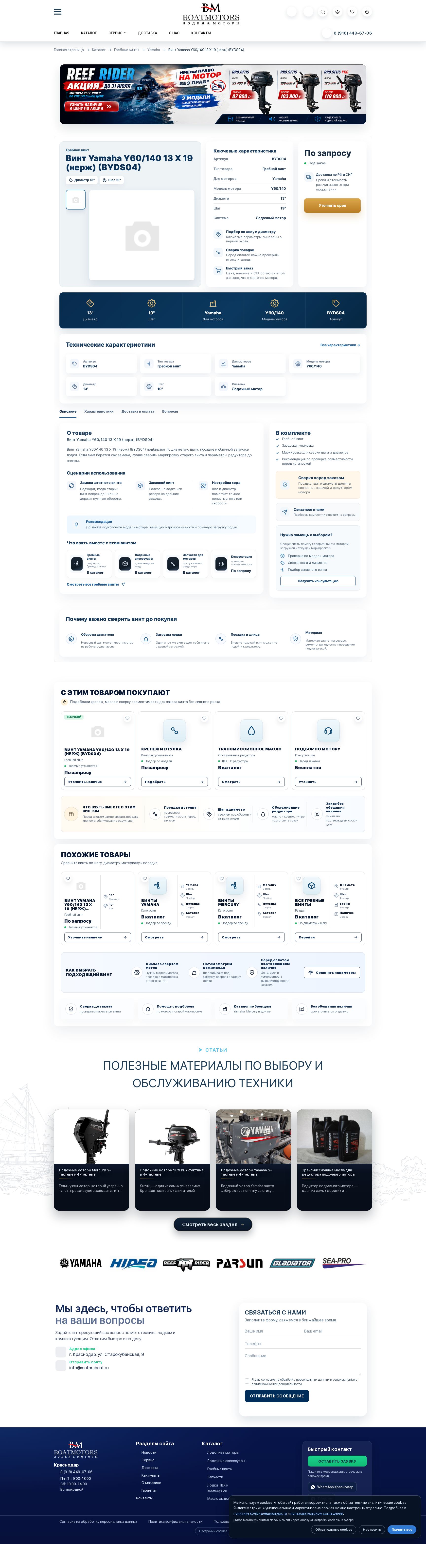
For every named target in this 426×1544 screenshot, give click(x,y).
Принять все (402, 1529)
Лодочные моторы (223, 1452)
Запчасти (215, 1477)
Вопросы (170, 411)
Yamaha (153, 50)
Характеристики (99, 411)
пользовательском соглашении (316, 1513)
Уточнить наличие (85, 782)
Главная (61, 33)
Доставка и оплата (138, 411)
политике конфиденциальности (260, 1513)
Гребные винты (126, 50)
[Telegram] (308, 12)
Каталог (89, 33)
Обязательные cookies (333, 1529)
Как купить (151, 1475)
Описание (67, 411)
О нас (174, 33)
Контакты (201, 33)
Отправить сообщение (277, 1396)
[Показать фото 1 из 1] (75, 199)
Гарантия (149, 1490)
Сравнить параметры (336, 972)
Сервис (148, 1460)
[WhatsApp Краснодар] (292, 12)
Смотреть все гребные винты (93, 584)
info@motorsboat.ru (89, 1367)
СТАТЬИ (216, 1050)
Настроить (372, 1529)
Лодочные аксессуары (226, 1461)
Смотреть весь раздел (210, 1224)
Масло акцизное (221, 1499)
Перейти (307, 937)
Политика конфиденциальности (175, 1522)
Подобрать (155, 782)
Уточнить (308, 782)
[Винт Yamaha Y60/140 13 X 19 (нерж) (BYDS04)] (142, 235)
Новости (149, 1452)
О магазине (151, 1483)
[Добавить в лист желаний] (127, 718)
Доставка (147, 33)
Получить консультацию (318, 581)
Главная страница (69, 50)
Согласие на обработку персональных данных (98, 1522)
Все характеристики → (340, 345)
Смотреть (231, 782)
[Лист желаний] (352, 12)
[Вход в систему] (337, 12)
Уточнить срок (332, 205)
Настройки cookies (213, 1531)
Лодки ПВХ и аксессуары (217, 1487)
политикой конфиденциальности (277, 1384)
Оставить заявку (337, 1461)
